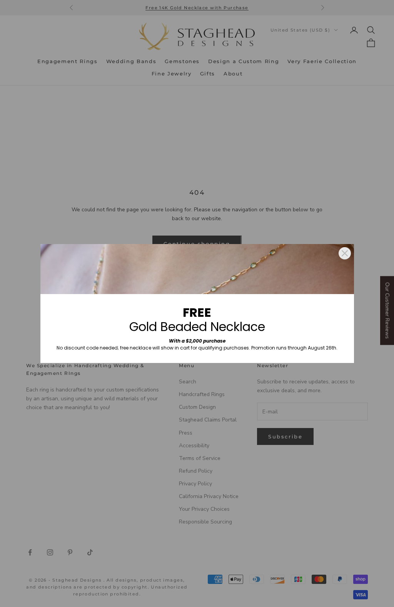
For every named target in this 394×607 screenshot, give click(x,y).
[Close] (345, 253)
